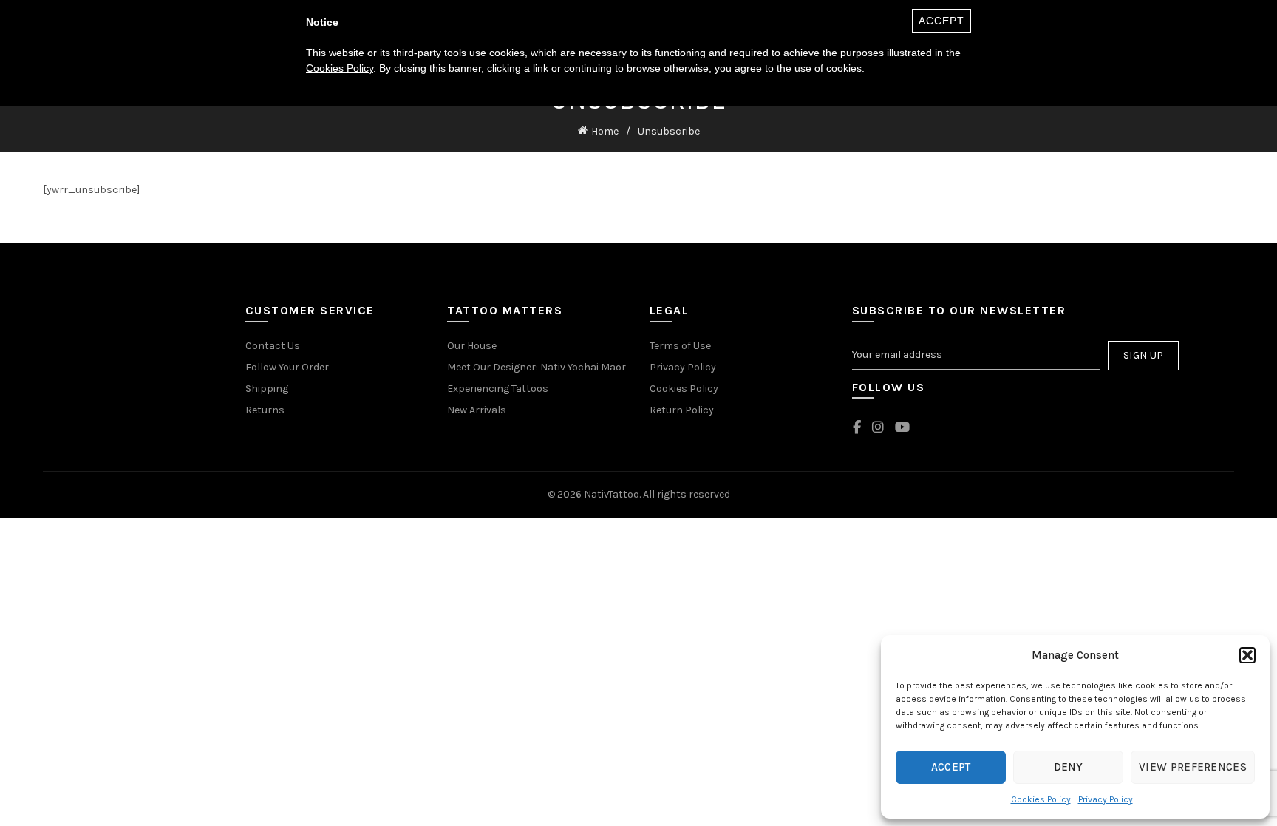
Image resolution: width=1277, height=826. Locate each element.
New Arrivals (476, 410)
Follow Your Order (287, 367)
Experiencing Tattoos (497, 388)
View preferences (1193, 766)
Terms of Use (680, 345)
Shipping (266, 388)
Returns (265, 410)
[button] (1247, 655)
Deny (1068, 766)
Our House (472, 345)
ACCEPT (941, 21)
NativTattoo (611, 494)
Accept (951, 766)
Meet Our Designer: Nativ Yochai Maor (536, 367)
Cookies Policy (1041, 799)
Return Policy (682, 410)
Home (605, 131)
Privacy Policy (1105, 799)
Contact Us (272, 345)
